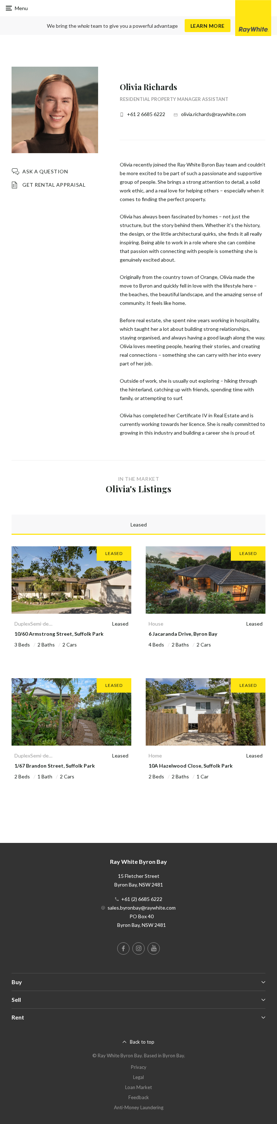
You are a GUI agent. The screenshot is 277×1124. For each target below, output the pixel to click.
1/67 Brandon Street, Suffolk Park (54, 766)
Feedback (138, 1097)
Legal (138, 1077)
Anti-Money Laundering (138, 1107)
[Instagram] (138, 948)
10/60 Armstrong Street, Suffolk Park (59, 634)
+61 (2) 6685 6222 (141, 899)
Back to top (142, 1042)
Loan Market (138, 1087)
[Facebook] (123, 948)
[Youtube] (154, 948)
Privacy (138, 1067)
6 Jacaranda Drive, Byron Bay (183, 634)
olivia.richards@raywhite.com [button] (213, 114)
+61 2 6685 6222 (146, 114)
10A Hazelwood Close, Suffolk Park (191, 766)
